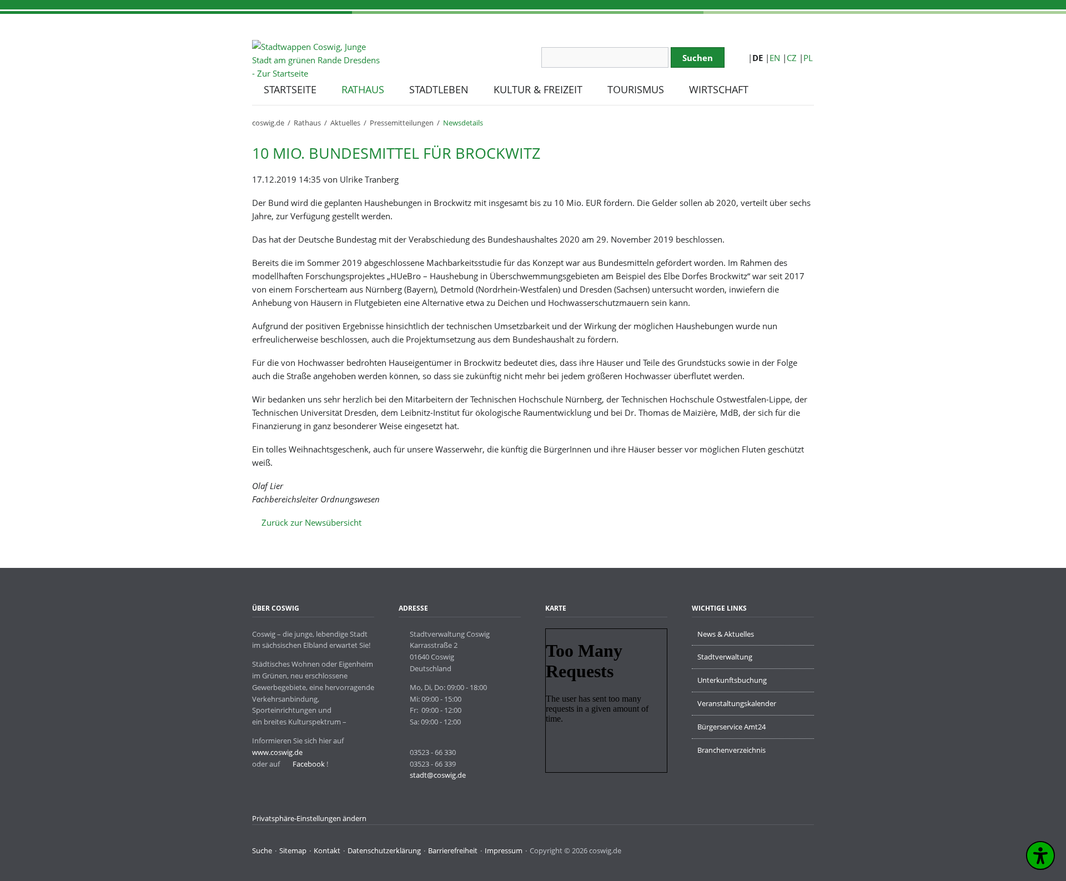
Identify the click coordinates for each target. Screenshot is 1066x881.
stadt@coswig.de (438, 775)
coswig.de (268, 123)
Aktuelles (345, 123)
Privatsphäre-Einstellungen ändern (309, 818)
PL (808, 57)
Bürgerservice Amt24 (731, 727)
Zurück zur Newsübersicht (311, 522)
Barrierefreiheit (452, 850)
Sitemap (292, 850)
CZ (792, 57)
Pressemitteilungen (402, 123)
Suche (262, 850)
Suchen (697, 57)
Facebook (308, 764)
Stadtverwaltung (724, 657)
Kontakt (327, 850)
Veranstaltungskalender (736, 703)
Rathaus (307, 123)
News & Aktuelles (725, 634)
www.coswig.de (277, 752)
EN (775, 57)
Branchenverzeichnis (731, 750)
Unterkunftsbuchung (732, 680)
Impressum (503, 850)
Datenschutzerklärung (384, 850)
